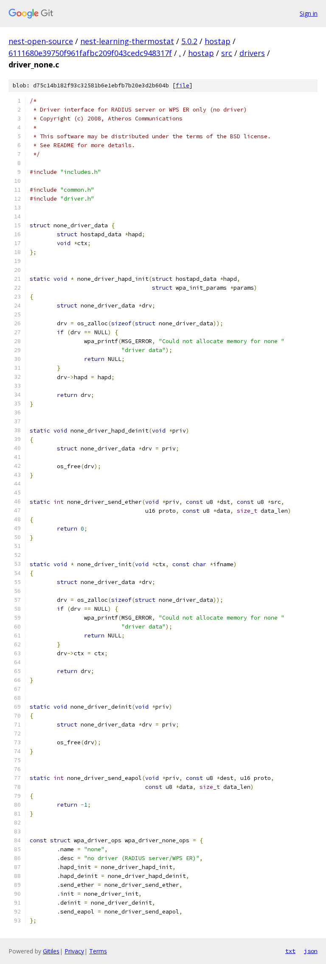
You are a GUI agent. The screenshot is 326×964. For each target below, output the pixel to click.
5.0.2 (189, 41)
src (226, 53)
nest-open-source (40, 41)
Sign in (309, 13)
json (311, 951)
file (182, 85)
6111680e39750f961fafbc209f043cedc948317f (90, 53)
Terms (98, 951)
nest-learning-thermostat (127, 41)
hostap (217, 41)
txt (290, 951)
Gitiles (51, 951)
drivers (252, 53)
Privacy (74, 951)
